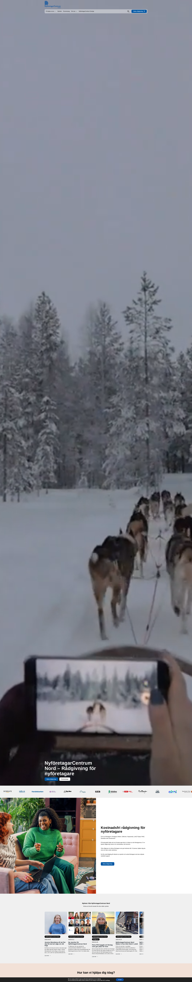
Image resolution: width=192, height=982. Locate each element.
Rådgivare (96, 939)
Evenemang (66, 11)
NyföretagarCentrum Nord (52, 936)
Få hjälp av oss (50, 11)
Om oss (73, 11)
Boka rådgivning (138, 11)
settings (108, 980)
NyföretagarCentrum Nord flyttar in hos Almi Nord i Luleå (127, 943)
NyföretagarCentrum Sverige (86, 11)
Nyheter (60, 11)
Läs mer (47, 955)
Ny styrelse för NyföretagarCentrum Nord (77, 943)
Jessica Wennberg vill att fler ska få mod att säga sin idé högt (55, 943)
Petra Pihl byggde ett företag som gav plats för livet (102, 945)
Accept (120, 979)
